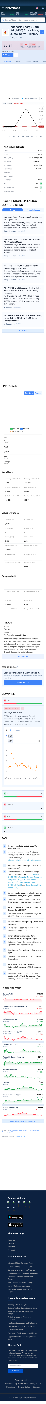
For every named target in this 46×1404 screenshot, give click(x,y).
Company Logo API (7, 1132)
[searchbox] (25, 19)
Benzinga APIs (13, 1130)
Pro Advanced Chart (31, 98)
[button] (37, 8)
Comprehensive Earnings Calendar (22, 1270)
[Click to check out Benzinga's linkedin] (19, 1204)
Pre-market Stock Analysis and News (22, 1333)
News (18, 61)
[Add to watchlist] (42, 32)
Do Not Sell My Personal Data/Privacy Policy (23, 1384)
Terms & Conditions (23, 1380)
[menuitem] (5, 136)
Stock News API (23, 1130)
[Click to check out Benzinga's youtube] (30, 1204)
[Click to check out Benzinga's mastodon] (14, 1210)
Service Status (24, 1387)
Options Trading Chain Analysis (20, 1266)
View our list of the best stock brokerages (24, 860)
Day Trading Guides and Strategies (21, 1326)
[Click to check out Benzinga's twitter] (25, 1204)
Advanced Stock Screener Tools (20, 1263)
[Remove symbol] (39, 741)
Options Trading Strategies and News (22, 1308)
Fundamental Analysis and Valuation (22, 1323)
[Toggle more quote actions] (16, 55)
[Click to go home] (12, 8)
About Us (11, 1240)
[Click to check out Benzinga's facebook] (8, 1204)
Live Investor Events (16, 1330)
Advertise (11, 1247)
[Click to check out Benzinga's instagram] (14, 1204)
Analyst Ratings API (35, 1130)
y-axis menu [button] (42, 108)
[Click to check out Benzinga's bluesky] (8, 1210)
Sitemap (36, 1387)
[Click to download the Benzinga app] (15, 1217)
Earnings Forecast (32, 61)
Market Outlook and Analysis (19, 1286)
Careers (11, 1243)
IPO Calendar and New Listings (20, 1283)
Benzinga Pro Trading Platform (20, 1305)
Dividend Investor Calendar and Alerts (23, 1273)
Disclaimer (10, 1387)
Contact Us (12, 1250)
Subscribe (15, 1370)
